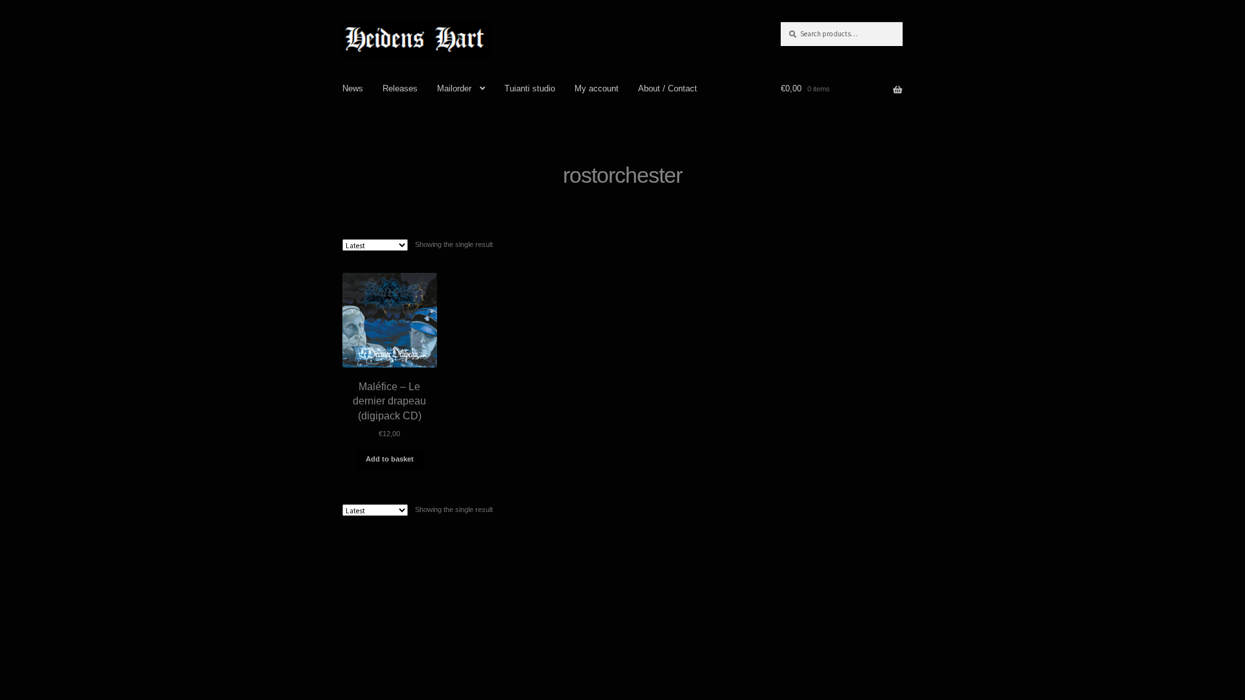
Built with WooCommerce (389, 616)
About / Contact (667, 88)
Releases (400, 88)
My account (597, 88)
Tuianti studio (529, 88)
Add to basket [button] (390, 459)
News (352, 88)
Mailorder (454, 88)
